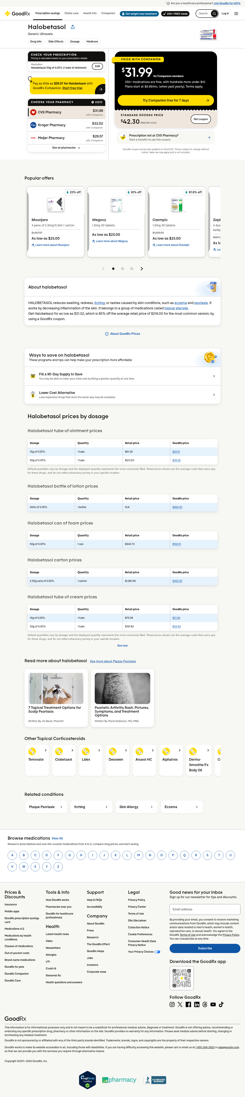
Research (93, 937)
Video (49, 941)
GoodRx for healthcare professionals (60, 915)
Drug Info (36, 41)
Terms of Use (136, 913)
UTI (48, 961)
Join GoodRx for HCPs (227, 3)
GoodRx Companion (17, 973)
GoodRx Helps (95, 951)
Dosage (75, 41)
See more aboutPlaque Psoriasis (113, 661)
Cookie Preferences (140, 934)
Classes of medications (19, 946)
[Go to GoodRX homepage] (17, 13)
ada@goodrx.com (228, 1047)
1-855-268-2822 (205, 1047)
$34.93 (176, 626)
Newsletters (53, 948)
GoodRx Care (13, 980)
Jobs (90, 958)
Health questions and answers (64, 982)
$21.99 (176, 618)
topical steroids (176, 308)
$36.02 (176, 460)
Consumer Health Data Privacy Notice (142, 943)
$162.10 (176, 544)
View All (57, 838)
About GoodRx (95, 923)
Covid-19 (51, 968)
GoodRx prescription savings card (22, 920)
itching (99, 303)
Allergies (51, 954)
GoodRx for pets (14, 967)
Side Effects (55, 41)
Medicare (92, 41)
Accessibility (94, 906)
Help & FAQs (94, 900)
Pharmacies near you (58, 906)
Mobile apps (12, 911)
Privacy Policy (136, 900)
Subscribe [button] (219, 949)
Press (90, 930)
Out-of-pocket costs (17, 953)
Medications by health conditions (18, 937)
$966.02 (177, 507)
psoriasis (201, 303)
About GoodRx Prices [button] (125, 334)
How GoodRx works (57, 900)
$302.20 (177, 581)
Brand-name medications (20, 960)
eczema (181, 303)
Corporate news (96, 971)
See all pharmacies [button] (64, 147)
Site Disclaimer (137, 920)
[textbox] (205, 909)
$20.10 (176, 451)
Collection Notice (138, 927)
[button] (138, 13)
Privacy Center (137, 906)
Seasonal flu (53, 975)
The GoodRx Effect (98, 944)
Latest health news (57, 934)
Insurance (11, 904)
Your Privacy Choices (141, 951)
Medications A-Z (14, 928)
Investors (92, 965)
